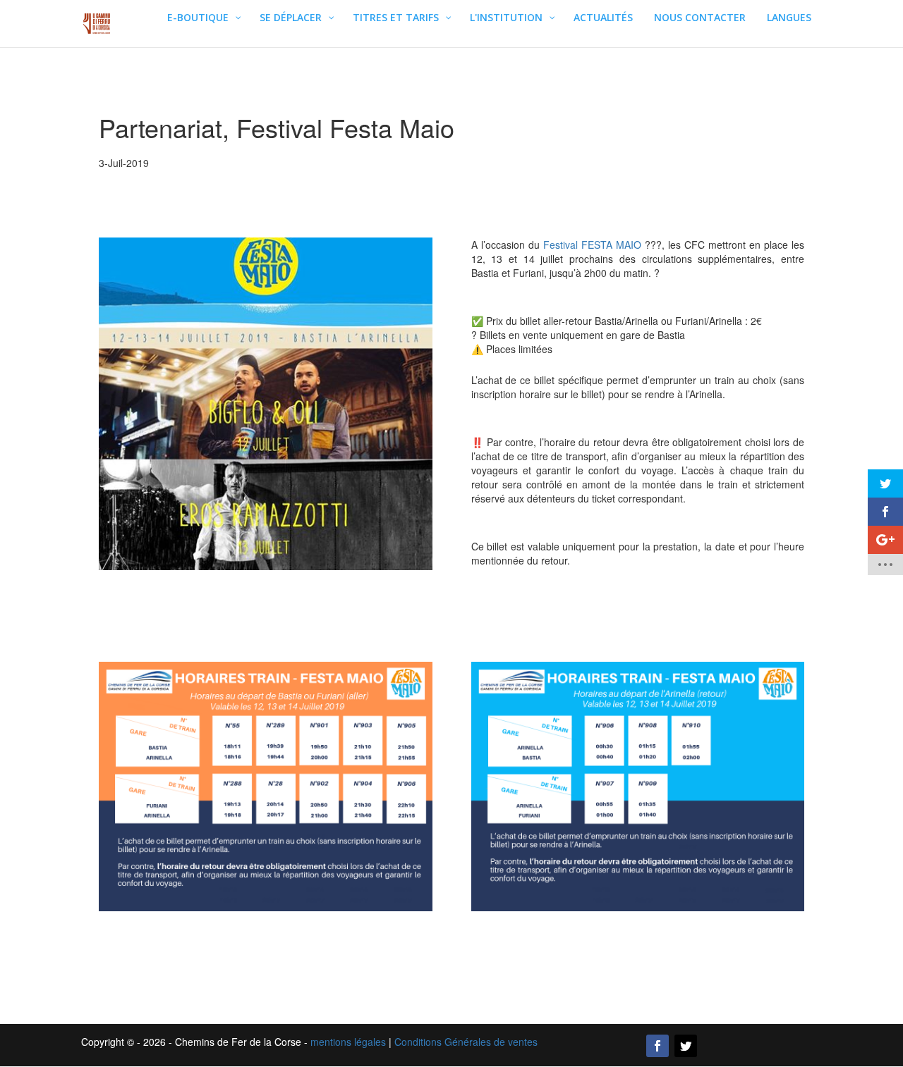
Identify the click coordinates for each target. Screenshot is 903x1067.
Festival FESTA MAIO (592, 245)
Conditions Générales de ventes (466, 1042)
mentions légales (348, 1042)
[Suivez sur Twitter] (685, 1046)
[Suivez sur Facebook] (657, 1046)
